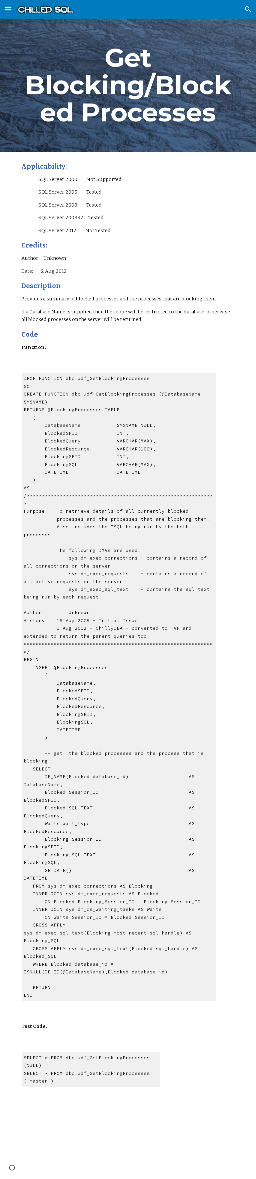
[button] (8, 9)
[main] (128, 85)
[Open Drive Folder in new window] (224, 1114)
